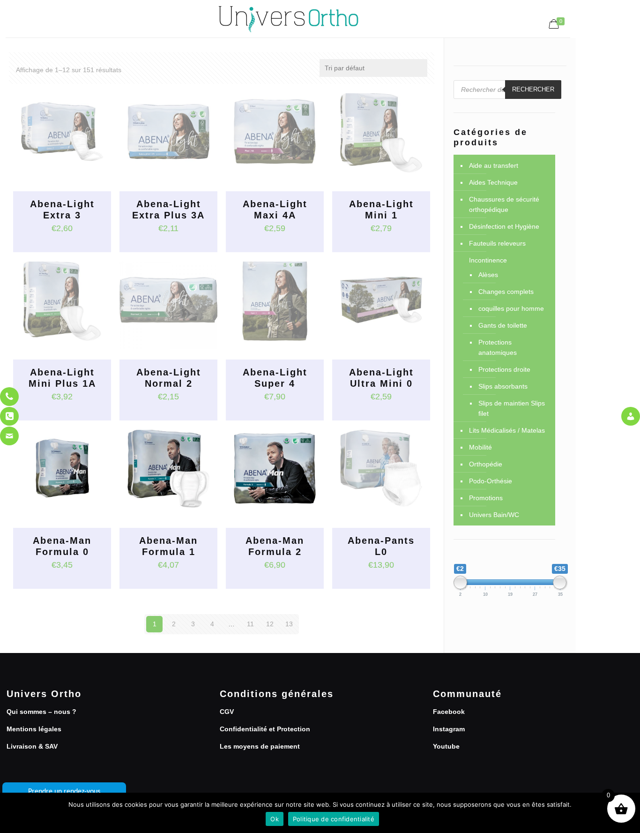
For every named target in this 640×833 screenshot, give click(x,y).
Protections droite (504, 369)
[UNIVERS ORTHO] (288, 19)
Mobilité (480, 447)
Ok (274, 819)
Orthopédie (485, 464)
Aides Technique (493, 182)
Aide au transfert (493, 165)
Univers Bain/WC (494, 514)
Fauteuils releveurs (497, 243)
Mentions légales (34, 729)
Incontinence (488, 260)
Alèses (488, 274)
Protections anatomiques (497, 347)
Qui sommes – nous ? (41, 711)
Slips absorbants (503, 386)
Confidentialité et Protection (265, 729)
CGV (227, 711)
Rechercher (533, 89)
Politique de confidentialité (333, 819)
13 (289, 624)
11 (250, 624)
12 (270, 624)
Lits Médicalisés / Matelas (507, 430)
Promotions (486, 498)
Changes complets (506, 291)
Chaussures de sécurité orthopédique (504, 204)
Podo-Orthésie (490, 481)
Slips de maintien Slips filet (511, 408)
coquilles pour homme (511, 308)
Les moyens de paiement (260, 746)
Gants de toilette (502, 325)
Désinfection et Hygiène (504, 226)
